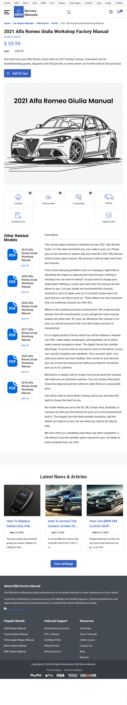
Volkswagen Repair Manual (19, 639)
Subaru (61, 2)
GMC (16, 2)
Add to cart (20, 73)
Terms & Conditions (73, 670)
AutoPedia (85, 628)
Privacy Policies (54, 670)
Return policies (52, 651)
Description (51, 235)
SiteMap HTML (52, 639)
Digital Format (109, 221)
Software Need (48, 203)
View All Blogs (63, 564)
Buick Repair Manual (15, 645)
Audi (35, 2)
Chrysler (88, 2)
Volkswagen (75, 2)
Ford (52, 2)
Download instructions (56, 628)
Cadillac (119, 2)
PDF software (51, 634)
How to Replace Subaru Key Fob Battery (18, 526)
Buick (25, 2)
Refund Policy (51, 645)
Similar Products (12, 36)
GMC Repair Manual (15, 651)
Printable (18, 203)
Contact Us (86, 645)
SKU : (7, 51)
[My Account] (111, 12)
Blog (82, 651)
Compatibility (79, 203)
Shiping (108, 203)
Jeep (99, 2)
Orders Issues (87, 639)
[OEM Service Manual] (26, 12)
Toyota (7, 2)
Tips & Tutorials (88, 634)
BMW (43, 2)
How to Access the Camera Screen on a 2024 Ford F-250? (63, 526)
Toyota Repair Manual (16, 634)
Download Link (18, 221)
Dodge (108, 2)
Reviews (84, 657)
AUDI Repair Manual (15, 628)
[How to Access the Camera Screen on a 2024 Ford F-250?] (63, 500)
